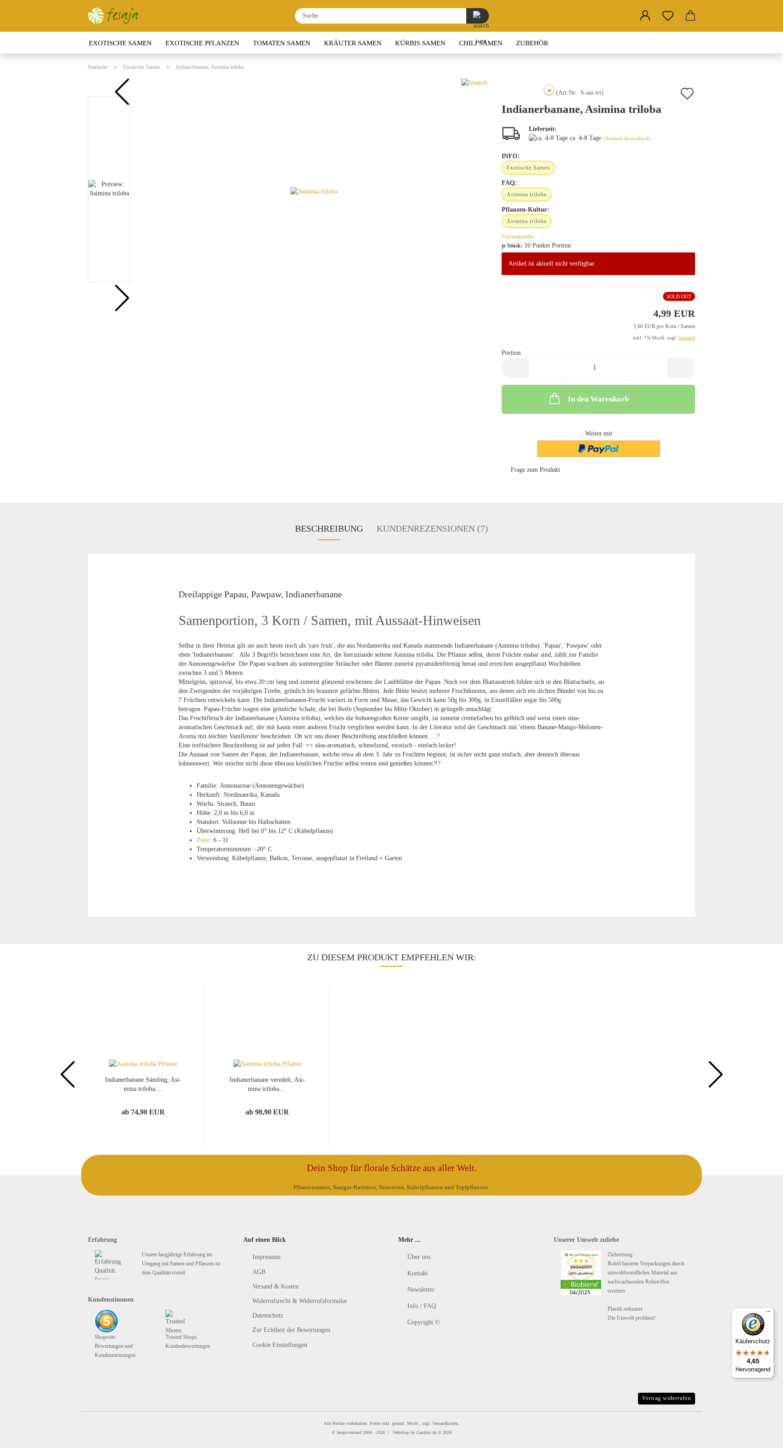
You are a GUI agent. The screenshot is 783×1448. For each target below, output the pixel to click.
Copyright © (423, 1322)
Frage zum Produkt (535, 469)
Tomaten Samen (281, 43)
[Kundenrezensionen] (522, 95)
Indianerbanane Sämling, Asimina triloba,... (143, 1083)
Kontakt (417, 1273)
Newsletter (421, 1289)
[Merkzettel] (668, 16)
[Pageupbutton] (758, 1434)
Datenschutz (267, 1315)
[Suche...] (477, 16)
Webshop (401, 1432)
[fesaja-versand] (117, 16)
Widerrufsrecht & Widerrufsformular (299, 1301)
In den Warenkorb (598, 399)
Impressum (266, 1257)
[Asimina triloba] (314, 191)
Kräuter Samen (353, 43)
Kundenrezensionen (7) (432, 528)
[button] (645, 16)
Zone (203, 840)
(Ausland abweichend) (626, 138)
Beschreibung (329, 528)
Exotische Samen (120, 43)
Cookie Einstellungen (279, 1344)
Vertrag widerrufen (666, 1398)
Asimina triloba (526, 194)
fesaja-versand (349, 1432)
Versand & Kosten (275, 1286)
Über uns (418, 1257)
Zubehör (532, 43)
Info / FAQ (421, 1306)
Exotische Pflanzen (202, 43)
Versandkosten (445, 1423)
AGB (259, 1272)
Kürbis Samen (420, 43)
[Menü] (768, 1313)
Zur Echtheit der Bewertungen (291, 1330)
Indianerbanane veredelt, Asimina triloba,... (267, 1083)
